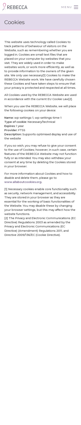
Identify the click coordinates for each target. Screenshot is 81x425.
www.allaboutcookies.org (22, 182)
